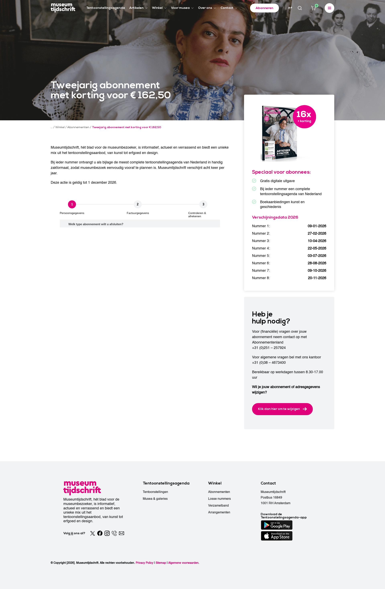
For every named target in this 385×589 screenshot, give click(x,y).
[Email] (121, 533)
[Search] (299, 8)
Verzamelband (218, 505)
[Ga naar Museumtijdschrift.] (52, 127)
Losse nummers (219, 498)
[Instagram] (107, 533)
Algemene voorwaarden (183, 563)
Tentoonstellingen (155, 492)
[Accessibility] (290, 7)
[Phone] (114, 533)
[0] (313, 8)
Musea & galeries (155, 498)
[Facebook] (99, 533)
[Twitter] (92, 533)
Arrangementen (219, 512)
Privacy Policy (144, 563)
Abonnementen (219, 492)
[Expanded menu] (329, 8)
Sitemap (161, 563)
